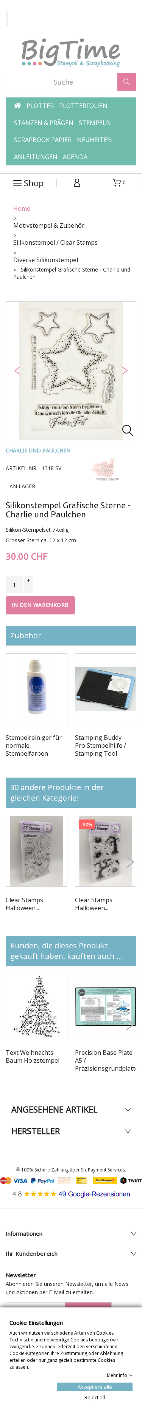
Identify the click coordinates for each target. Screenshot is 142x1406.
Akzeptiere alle (95, 1386)
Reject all (94, 1397)
